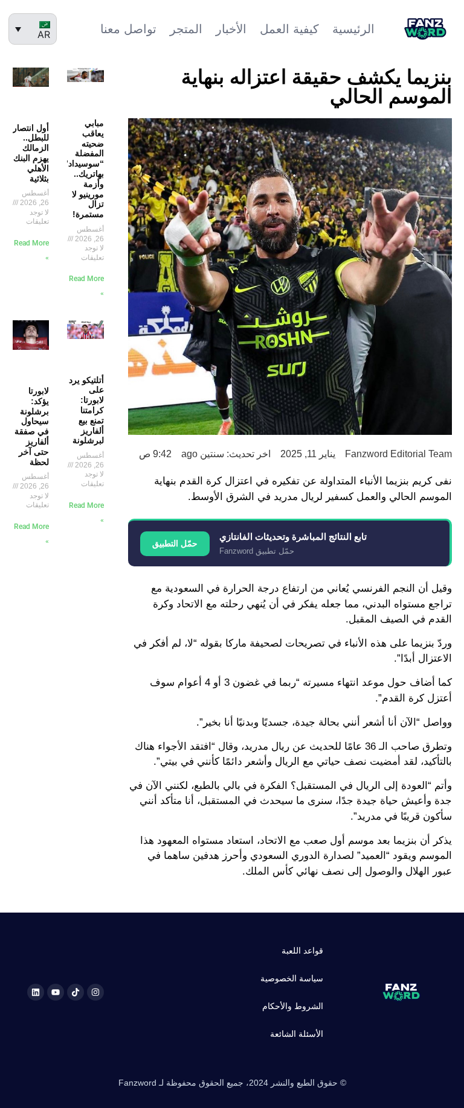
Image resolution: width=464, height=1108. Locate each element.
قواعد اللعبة (302, 950)
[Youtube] (55, 992)
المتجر (186, 29)
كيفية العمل (289, 29)
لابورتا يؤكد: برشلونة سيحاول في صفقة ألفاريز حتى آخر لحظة (31, 426)
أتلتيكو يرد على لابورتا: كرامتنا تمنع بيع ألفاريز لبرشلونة (86, 410)
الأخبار (231, 29)
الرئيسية (353, 29)
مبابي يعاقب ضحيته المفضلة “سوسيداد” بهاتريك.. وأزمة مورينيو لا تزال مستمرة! (84, 168)
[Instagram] (95, 992)
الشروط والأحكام (292, 1006)
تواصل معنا (128, 29)
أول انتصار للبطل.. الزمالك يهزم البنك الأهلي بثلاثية (31, 153)
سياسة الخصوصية (291, 978)
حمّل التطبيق (175, 543)
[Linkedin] (35, 992)
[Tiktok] (75, 992)
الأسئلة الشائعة (296, 1034)
